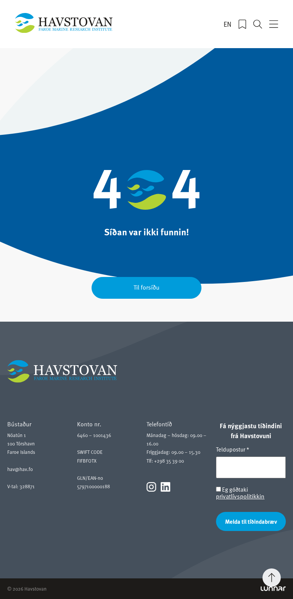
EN (228, 24)
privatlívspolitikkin (240, 496)
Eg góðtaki (240, 493)
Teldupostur (232, 449)
